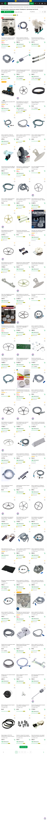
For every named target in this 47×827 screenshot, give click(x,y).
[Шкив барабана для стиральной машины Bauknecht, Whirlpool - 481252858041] (23, 90)
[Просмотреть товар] (1, 100)
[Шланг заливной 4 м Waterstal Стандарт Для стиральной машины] (38, 314)
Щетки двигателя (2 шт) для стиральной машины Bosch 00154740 (8, 549)
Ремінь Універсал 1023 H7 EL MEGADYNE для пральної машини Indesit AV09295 (7, 736)
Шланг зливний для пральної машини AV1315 (8, 390)
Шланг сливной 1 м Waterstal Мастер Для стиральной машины (23, 135)
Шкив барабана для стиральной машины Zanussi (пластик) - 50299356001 (7, 231)
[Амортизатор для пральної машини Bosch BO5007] (23, 474)
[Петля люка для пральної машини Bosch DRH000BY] (38, 663)
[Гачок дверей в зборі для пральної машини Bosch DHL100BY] (23, 693)
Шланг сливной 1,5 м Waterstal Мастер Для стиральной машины (37, 645)
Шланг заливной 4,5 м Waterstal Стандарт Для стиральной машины (37, 549)
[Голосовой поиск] (28, 3)
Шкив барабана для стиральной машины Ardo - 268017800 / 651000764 (22, 327)
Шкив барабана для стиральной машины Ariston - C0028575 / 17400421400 (7, 423)
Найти (31, 3)
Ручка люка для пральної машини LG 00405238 (38, 295)
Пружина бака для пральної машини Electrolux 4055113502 (38, 706)
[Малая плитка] (45, 12)
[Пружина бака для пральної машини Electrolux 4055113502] (38, 693)
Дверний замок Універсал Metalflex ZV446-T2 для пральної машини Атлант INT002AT (23, 263)
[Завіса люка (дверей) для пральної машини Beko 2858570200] (8, 283)
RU (35, 3)
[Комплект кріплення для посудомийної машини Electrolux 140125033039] (38, 347)
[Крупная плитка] (43, 12)
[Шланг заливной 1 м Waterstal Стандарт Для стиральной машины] (8, 601)
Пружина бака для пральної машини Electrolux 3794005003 (23, 71)
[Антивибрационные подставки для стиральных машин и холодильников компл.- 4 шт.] (23, 378)
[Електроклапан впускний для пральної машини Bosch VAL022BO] (38, 26)
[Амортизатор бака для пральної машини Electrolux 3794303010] (38, 58)
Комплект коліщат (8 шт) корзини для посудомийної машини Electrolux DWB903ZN (23, 736)
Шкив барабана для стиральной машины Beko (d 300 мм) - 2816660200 (22, 518)
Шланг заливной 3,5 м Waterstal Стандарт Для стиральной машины (22, 454)
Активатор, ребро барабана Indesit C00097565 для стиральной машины (38, 454)
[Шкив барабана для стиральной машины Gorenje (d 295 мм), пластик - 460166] (23, 283)
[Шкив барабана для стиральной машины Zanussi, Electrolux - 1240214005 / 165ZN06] (8, 251)
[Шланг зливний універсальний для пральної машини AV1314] (38, 123)
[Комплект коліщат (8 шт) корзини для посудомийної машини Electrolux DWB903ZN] (23, 724)
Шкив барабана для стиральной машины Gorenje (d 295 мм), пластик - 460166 (23, 295)
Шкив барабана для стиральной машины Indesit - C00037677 (37, 518)
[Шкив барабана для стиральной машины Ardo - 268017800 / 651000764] (23, 314)
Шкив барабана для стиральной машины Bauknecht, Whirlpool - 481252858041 (22, 102)
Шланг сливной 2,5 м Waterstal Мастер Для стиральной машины (37, 390)
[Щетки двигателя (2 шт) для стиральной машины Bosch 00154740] (8, 537)
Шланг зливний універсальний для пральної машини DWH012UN (7, 199)
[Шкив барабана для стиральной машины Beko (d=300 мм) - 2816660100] (23, 411)
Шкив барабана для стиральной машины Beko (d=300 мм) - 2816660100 (22, 423)
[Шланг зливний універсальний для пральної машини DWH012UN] (8, 187)
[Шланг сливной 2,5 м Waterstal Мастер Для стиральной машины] (38, 378)
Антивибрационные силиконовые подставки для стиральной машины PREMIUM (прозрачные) (7, 327)
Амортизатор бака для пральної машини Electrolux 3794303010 (37, 71)
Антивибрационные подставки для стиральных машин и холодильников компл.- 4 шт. (23, 391)
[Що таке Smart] (17, 15)
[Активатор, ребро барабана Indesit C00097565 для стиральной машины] (38, 442)
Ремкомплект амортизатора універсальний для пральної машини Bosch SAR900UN (23, 231)
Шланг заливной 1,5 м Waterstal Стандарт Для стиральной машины (22, 581)
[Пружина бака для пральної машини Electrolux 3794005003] (23, 58)
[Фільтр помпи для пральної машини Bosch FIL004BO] (8, 693)
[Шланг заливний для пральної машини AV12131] (23, 663)
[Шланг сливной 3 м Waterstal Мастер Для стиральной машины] (23, 187)
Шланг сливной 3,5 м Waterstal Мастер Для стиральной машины (37, 613)
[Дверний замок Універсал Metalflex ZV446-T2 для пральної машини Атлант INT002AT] (23, 251)
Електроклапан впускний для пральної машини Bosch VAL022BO (38, 38)
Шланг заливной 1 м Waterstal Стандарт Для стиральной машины (7, 613)
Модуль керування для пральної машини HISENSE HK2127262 (22, 359)
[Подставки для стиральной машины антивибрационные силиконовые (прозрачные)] (23, 601)
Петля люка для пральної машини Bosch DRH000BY (37, 675)
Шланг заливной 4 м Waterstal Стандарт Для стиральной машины (37, 327)
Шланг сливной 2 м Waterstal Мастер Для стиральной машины (8, 71)
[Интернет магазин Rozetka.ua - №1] (5, 3)
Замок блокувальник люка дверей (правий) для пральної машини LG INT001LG (37, 736)
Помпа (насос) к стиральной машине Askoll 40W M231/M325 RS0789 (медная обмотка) (23, 167)
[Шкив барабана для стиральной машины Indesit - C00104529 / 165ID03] (8, 506)
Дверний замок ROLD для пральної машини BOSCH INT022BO (23, 645)
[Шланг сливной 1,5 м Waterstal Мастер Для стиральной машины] (38, 633)
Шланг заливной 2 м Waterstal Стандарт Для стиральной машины (7, 135)
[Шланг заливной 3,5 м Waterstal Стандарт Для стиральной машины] (23, 442)
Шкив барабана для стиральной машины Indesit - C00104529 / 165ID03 (7, 518)
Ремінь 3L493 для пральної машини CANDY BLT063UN (38, 102)
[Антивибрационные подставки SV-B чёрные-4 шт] (8, 90)
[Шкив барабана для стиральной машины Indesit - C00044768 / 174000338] (8, 442)
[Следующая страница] (43, 752)
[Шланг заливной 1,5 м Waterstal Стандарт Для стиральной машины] (23, 569)
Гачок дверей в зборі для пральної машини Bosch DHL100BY (22, 706)
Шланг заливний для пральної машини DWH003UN (7, 486)
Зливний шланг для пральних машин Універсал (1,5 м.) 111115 (8, 645)
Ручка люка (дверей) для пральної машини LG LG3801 (37, 167)
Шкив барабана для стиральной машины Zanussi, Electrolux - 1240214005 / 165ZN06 (7, 263)
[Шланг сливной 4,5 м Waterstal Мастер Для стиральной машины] (38, 569)
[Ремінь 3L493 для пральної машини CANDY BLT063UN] (38, 90)
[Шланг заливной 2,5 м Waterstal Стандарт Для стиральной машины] (38, 474)
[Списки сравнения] (42, 3)
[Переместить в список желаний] (14, 18)
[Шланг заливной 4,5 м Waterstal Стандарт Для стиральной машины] (38, 537)
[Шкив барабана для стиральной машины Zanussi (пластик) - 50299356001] (8, 219)
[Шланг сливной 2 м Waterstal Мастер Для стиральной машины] (8, 58)
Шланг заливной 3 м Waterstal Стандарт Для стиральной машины (22, 38)
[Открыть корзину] (45, 3)
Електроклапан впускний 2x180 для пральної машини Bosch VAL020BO (8, 167)
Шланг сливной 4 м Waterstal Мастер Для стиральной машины (23, 549)
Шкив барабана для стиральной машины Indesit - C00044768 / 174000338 (7, 455)
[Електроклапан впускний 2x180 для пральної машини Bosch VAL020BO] (8, 155)
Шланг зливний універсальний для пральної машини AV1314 (37, 135)
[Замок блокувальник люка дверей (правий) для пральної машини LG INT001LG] (38, 724)
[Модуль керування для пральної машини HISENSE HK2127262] (23, 347)
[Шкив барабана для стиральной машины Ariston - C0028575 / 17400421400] (8, 411)
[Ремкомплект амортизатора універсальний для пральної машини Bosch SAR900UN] (23, 219)
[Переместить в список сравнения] (14, 20)
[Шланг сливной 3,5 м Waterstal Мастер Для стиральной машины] (38, 601)
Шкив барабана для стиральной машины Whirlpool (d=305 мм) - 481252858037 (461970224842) (7, 359)
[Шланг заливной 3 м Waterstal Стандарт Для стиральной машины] (23, 26)
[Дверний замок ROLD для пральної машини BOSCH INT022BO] (23, 633)
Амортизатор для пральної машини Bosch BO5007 (22, 486)
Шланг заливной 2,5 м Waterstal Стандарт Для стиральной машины (37, 486)
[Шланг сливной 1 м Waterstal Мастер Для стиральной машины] (23, 123)
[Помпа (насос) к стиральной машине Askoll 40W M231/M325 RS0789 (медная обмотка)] (23, 155)
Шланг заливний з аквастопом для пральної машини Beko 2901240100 (38, 423)
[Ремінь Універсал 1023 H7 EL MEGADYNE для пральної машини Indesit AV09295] (8, 724)
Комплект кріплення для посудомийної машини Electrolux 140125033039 (37, 359)
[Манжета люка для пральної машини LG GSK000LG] (8, 663)
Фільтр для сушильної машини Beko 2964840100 (8, 581)
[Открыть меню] (2, 3)
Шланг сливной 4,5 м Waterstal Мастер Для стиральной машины (37, 581)
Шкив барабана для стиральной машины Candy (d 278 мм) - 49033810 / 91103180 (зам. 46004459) (38, 199)
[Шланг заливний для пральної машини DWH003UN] (8, 474)
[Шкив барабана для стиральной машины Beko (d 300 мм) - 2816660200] (23, 506)
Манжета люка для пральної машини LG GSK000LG (8, 675)
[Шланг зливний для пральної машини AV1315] (8, 378)
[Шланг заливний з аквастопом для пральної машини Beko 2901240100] (38, 411)
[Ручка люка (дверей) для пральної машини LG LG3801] (38, 155)
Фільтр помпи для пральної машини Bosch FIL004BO (8, 706)
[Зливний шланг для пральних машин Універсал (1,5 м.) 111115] (8, 633)
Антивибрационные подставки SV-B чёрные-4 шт (8, 102)
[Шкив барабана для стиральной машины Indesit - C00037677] (38, 506)
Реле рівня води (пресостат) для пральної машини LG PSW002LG (37, 263)
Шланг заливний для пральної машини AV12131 (22, 675)
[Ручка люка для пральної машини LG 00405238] (38, 283)
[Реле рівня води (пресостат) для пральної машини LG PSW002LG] (38, 251)
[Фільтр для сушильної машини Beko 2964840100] (8, 569)
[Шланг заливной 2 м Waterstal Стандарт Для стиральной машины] (8, 123)
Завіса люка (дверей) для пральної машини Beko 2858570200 (7, 295)
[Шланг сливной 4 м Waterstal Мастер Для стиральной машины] (23, 537)
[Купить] (14, 42)
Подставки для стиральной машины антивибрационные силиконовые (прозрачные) (23, 613)
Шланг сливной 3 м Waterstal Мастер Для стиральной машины (23, 199)
